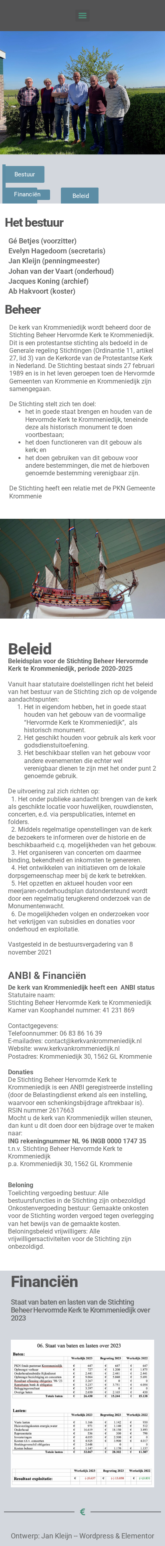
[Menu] (82, 16)
